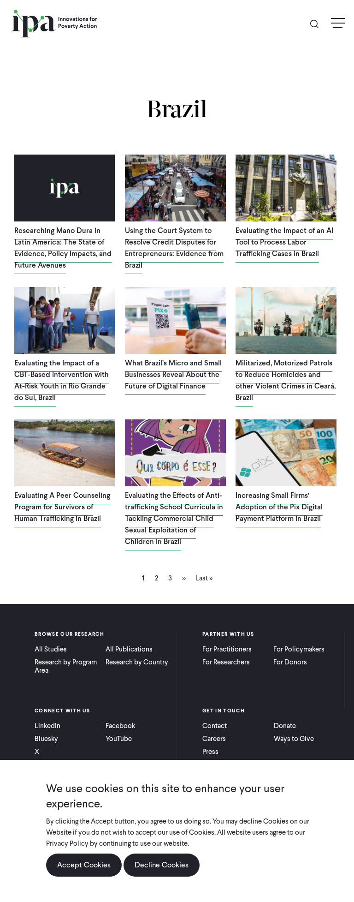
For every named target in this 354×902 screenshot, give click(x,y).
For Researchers (226, 662)
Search (318, 23)
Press (210, 751)
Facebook (120, 726)
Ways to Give (294, 739)
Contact (214, 726)
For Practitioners (227, 649)
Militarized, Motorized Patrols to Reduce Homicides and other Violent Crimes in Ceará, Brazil (286, 380)
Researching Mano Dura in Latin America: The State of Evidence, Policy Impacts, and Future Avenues (63, 248)
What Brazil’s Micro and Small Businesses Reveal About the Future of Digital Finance (173, 374)
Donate (285, 726)
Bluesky (46, 739)
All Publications (129, 649)
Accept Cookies (84, 865)
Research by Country (137, 662)
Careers (214, 739)
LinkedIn (47, 726)
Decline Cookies (162, 865)
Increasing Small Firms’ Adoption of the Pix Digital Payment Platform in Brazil (279, 506)
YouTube (119, 739)
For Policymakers (298, 649)
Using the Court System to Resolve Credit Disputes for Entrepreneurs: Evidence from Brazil (174, 248)
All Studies (51, 649)
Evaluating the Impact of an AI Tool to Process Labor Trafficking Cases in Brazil (284, 242)
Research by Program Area (66, 666)
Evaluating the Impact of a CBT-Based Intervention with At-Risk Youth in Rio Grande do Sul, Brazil (61, 380)
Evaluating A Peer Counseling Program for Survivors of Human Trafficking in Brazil (62, 506)
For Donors (290, 662)
